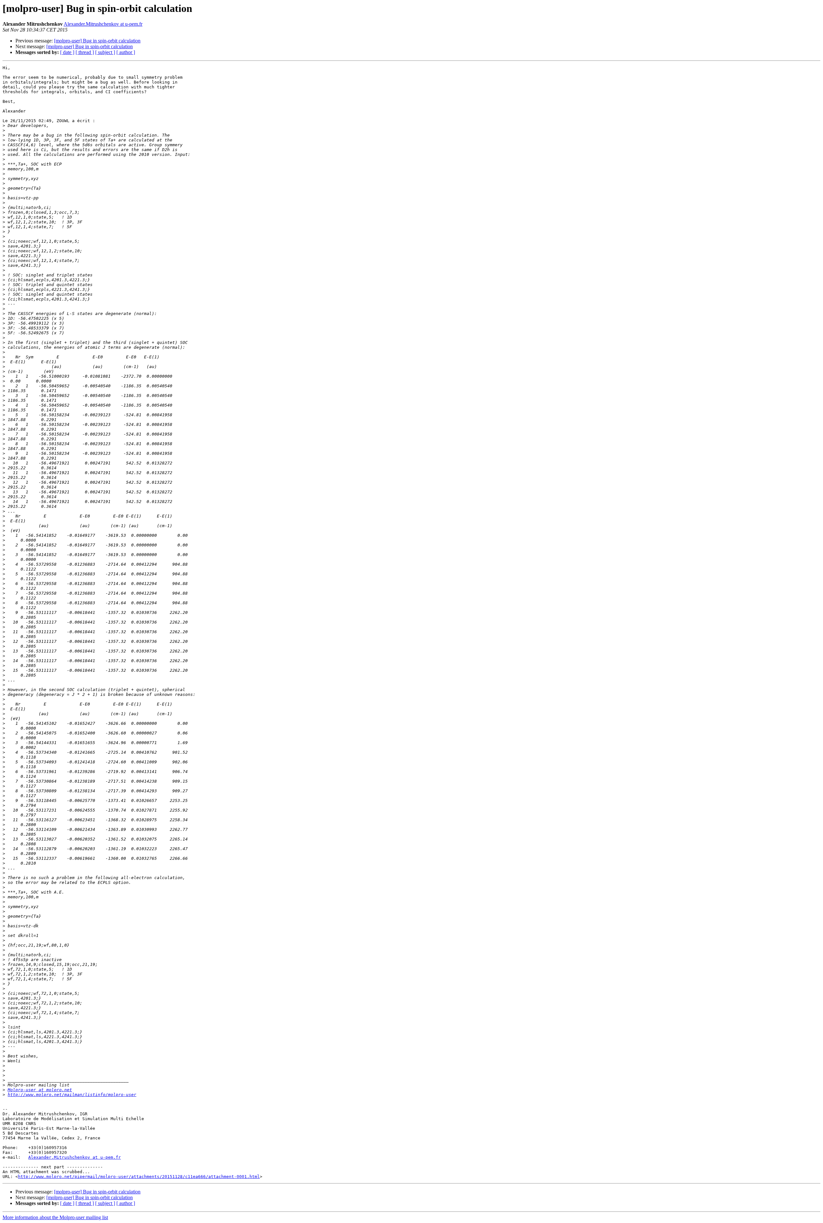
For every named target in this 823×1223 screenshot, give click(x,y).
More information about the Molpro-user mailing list (55, 1217)
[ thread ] (85, 52)
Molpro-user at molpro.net (40, 1089)
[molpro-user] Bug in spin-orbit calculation (97, 40)
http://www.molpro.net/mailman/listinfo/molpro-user (72, 1094)
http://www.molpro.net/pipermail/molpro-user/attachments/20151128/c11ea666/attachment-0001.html (139, 1176)
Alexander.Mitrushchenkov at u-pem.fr (103, 24)
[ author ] (125, 52)
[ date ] (67, 52)
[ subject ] (105, 52)
